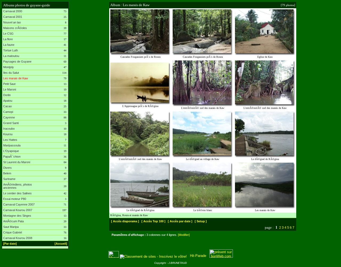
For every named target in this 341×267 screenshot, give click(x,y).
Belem (7, 173)
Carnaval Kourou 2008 (17, 238)
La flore (8, 39)
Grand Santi (11, 123)
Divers (7, 167)
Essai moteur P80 (14, 198)
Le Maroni (9, 89)
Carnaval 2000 (12, 11)
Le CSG (8, 33)
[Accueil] (61, 243)
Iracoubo (9, 128)
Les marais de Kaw (15, 78)
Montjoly (8, 67)
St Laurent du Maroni (16, 162)
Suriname (9, 178)
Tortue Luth (10, 50)
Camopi (8, 111)
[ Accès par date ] (180, 221)
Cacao (7, 106)
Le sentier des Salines (17, 193)
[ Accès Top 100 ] (153, 221)
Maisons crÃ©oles (15, 28)
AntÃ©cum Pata (13, 221)
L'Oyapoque (11, 151)
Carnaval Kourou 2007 (17, 210)
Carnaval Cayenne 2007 (19, 204)
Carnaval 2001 (12, 16)
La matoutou (11, 55)
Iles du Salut (11, 72)
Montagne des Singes (17, 215)
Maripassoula (12, 145)
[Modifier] (184, 234)
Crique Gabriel (12, 232)
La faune (8, 44)
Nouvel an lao (12, 22)
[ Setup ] (201, 221)
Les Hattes (10, 139)
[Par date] (10, 243)
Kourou (8, 134)
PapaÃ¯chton (12, 156)
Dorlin (7, 95)
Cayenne (9, 117)
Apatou (7, 100)
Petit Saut (9, 83)
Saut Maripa (11, 226)
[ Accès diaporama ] (125, 221)
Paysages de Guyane (17, 61)
